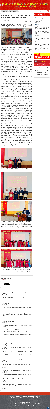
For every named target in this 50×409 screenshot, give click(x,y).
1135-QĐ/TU (37, 43)
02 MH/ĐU (37, 37)
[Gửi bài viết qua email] (26, 21)
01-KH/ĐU (37, 24)
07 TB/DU (37, 17)
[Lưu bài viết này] (31, 21)
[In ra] (28, 21)
